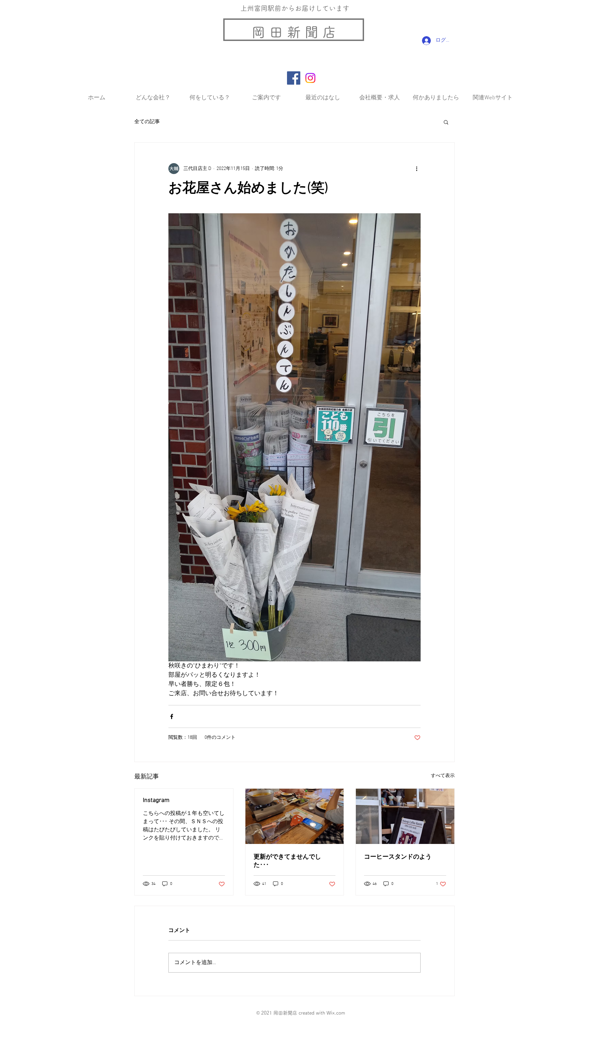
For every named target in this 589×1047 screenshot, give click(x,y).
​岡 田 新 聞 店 (294, 32)
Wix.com (336, 1012)
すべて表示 (443, 776)
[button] (446, 122)
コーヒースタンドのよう (398, 857)
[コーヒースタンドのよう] (405, 816)
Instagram (156, 800)
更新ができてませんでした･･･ (287, 861)
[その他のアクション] (416, 168)
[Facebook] (293, 78)
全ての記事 (147, 122)
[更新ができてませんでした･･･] (294, 816)
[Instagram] (310, 78)
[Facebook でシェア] (171, 716)
